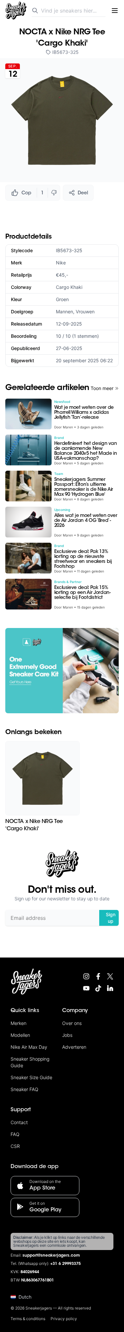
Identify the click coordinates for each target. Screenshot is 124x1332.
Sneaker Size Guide (31, 1077)
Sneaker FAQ (24, 1089)
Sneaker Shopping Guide (30, 1062)
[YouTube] (86, 988)
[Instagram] (86, 976)
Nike (61, 262)
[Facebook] (98, 976)
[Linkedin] (110, 988)
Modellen (20, 1035)
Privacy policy (64, 1318)
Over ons (72, 1023)
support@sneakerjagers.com (51, 1256)
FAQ (15, 1134)
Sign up (110, 918)
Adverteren (74, 1047)
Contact (19, 1122)
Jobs (67, 1035)
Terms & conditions (28, 1318)
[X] (110, 976)
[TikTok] (98, 988)
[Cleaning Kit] (62, 670)
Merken (18, 1023)
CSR (15, 1146)
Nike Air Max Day (29, 1047)
